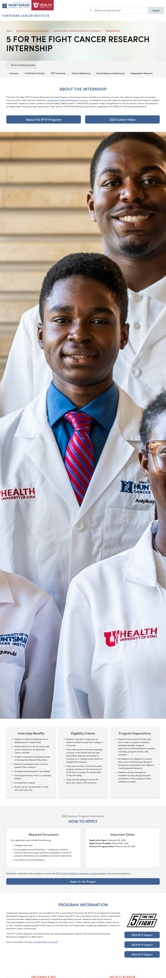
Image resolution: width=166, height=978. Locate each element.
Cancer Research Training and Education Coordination (77, 30)
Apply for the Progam (83, 881)
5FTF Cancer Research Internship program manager (81, 873)
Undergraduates (113, 30)
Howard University (79, 100)
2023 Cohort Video (122, 119)
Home (9, 30)
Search (156, 10)
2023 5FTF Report (142, 954)
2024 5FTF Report (142, 944)
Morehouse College (56, 100)
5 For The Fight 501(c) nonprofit (42, 942)
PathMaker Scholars (35, 73)
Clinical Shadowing (81, 73)
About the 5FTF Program (43, 119)
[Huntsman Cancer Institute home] (15, 5)
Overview (14, 73)
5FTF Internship (58, 73)
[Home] (42, 5)
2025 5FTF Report (142, 935)
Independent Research (141, 73)
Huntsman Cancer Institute (25, 15)
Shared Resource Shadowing (110, 73)
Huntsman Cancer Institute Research (32, 30)
